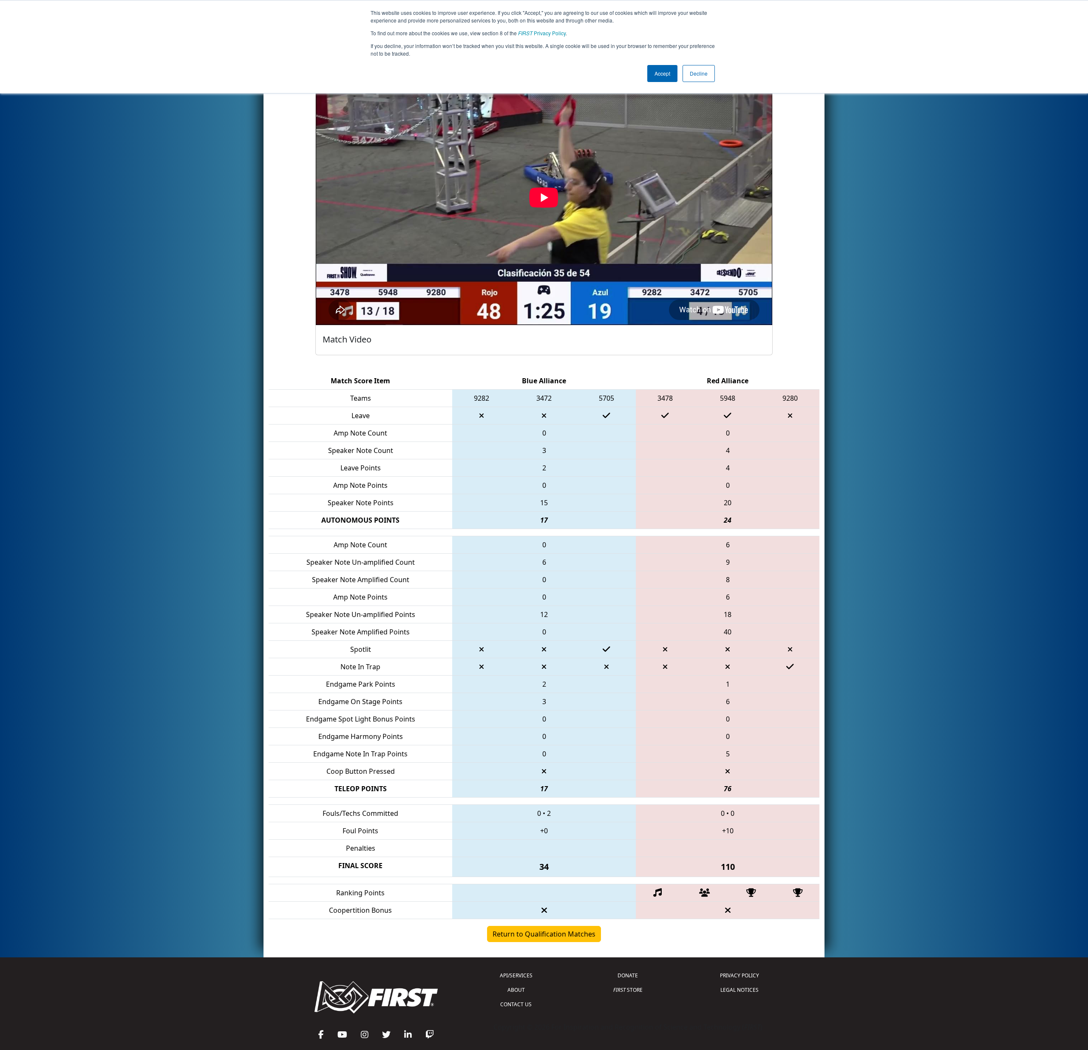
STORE (628, 989)
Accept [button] (662, 73)
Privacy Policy (542, 33)
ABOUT (516, 989)
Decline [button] (699, 73)
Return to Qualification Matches (544, 934)
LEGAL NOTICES (739, 989)
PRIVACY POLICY (739, 975)
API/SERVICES (516, 975)
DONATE (628, 975)
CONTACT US (516, 1004)
